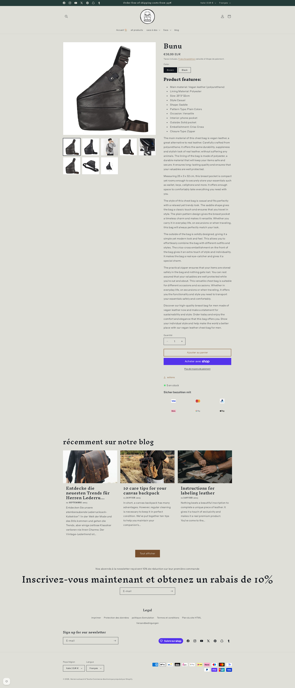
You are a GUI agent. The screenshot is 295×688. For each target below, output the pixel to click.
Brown (170, 70)
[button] (66, 16)
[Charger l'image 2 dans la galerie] (90, 147)
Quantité (168, 335)
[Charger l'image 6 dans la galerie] (147, 147)
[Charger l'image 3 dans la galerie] (109, 147)
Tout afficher (147, 553)
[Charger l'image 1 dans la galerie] (71, 147)
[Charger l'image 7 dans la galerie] (71, 166)
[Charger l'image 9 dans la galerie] (109, 166)
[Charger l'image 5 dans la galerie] (128, 147)
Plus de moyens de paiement (197, 369)
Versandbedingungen (147, 623)
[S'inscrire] (171, 591)
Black (185, 70)
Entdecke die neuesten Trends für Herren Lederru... (88, 493)
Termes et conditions (168, 617)
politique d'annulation (143, 617)
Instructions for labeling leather (198, 490)
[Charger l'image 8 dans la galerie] (90, 166)
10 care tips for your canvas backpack (145, 490)
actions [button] (171, 377)
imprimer (96, 617)
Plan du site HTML (191, 617)
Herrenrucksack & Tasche (81, 679)
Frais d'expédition (186, 59)
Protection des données (116, 617)
